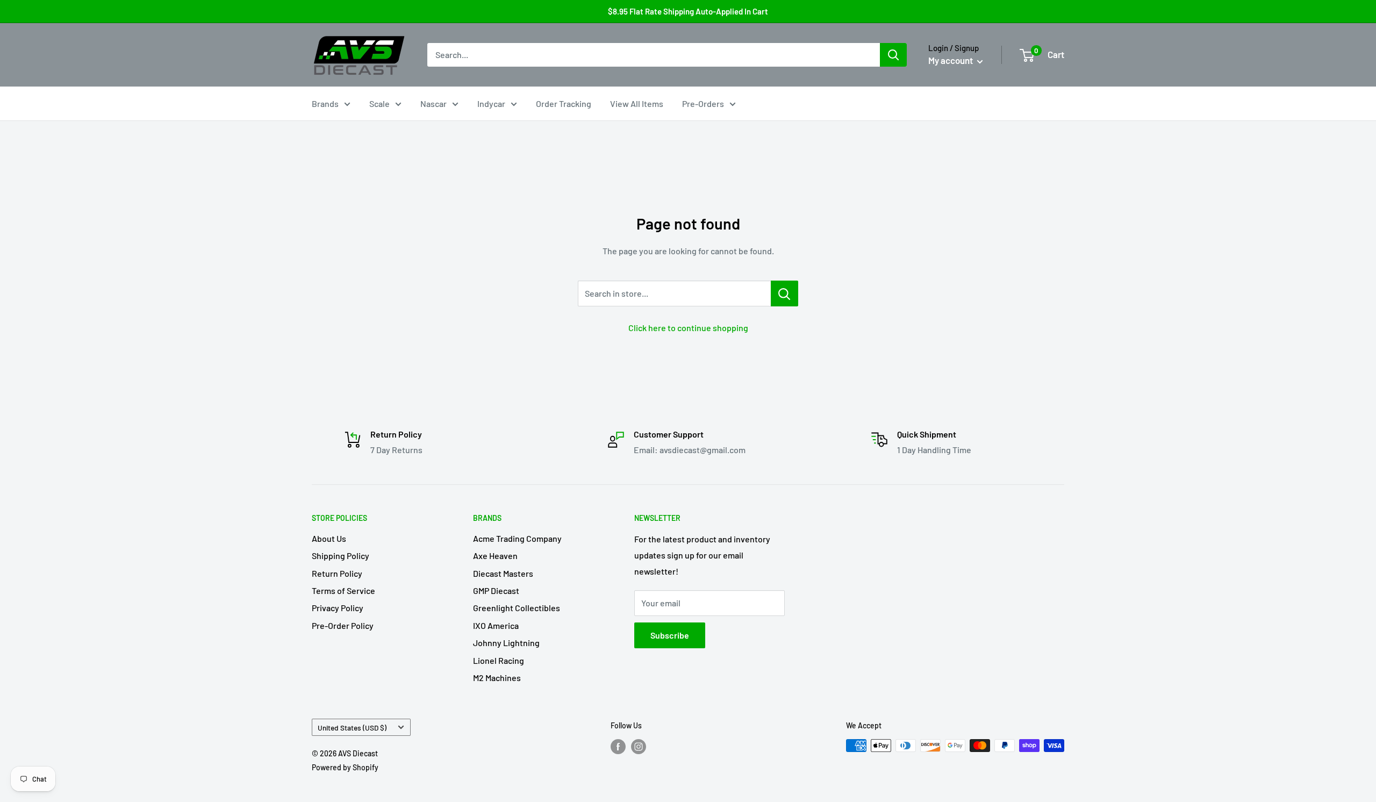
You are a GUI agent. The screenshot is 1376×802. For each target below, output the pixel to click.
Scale (379, 103)
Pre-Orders (703, 103)
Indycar (491, 103)
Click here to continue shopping (688, 328)
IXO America (496, 625)
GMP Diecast (496, 590)
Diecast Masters (503, 573)
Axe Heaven (495, 555)
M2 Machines (497, 677)
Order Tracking (563, 103)
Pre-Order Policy (343, 625)
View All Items (636, 103)
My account (951, 60)
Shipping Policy (340, 555)
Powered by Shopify (345, 767)
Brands (325, 103)
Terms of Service (343, 590)
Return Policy (337, 573)
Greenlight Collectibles (516, 608)
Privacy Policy (337, 608)
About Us (329, 538)
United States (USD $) (352, 727)
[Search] (893, 55)
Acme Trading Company (517, 538)
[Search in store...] (784, 293)
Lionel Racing (498, 660)
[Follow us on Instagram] (638, 746)
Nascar (433, 103)
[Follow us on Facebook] (618, 746)
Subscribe (669, 635)
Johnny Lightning (506, 643)
